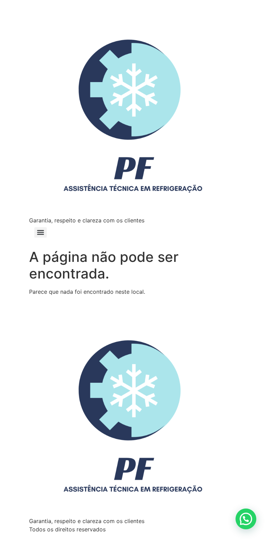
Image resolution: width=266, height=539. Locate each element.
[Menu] (40, 232)
